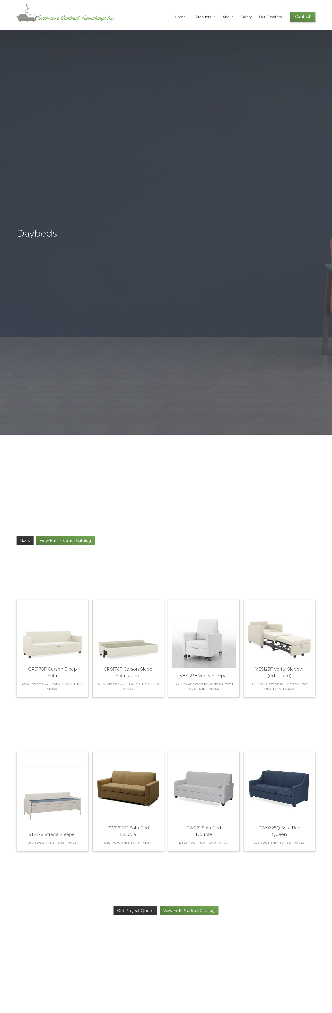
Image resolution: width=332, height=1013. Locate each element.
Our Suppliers (270, 17)
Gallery (246, 17)
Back (25, 540)
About (228, 17)
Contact (303, 16)
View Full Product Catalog (65, 540)
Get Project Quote (135, 910)
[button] (204, 17)
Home (180, 17)
